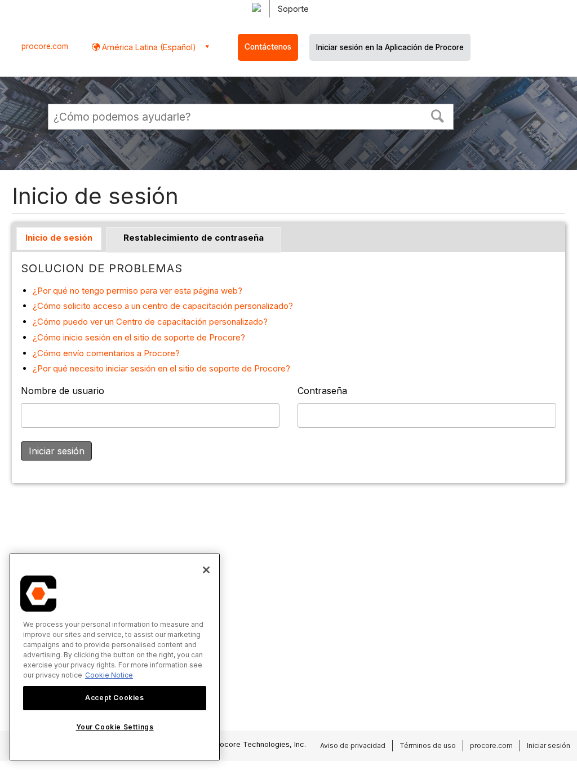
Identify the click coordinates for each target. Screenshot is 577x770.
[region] (114, 657)
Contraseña (322, 390)
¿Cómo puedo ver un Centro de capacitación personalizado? (150, 321)
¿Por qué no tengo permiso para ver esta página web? (137, 290)
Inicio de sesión (58, 237)
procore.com (44, 46)
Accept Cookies (114, 697)
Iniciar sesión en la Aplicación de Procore (390, 47)
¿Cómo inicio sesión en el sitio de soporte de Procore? (139, 337)
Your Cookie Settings (115, 727)
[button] (438, 115)
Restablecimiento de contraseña (193, 237)
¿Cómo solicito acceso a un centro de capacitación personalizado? (163, 305)
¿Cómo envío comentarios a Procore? (106, 353)
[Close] (206, 569)
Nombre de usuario (62, 390)
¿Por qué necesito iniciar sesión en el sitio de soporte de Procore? (161, 368)
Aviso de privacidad (352, 745)
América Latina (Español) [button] (148, 47)
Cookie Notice (109, 675)
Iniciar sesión (548, 745)
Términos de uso (428, 745)
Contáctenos (268, 46)
